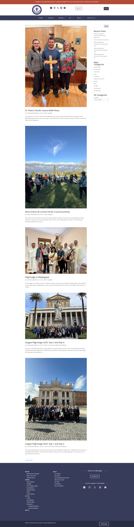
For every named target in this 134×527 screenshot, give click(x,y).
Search (106, 26)
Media (56, 345)
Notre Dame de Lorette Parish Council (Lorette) (47, 211)
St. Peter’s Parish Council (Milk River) (42, 110)
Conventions (97, 71)
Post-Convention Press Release (101, 39)
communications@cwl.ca (33, 113)
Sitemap (104, 524)
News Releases (62, 345)
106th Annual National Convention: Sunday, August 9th (100, 56)
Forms (95, 74)
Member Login (78, 12)
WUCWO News (97, 90)
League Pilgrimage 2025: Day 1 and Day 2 (44, 443)
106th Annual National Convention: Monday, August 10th (100, 50)
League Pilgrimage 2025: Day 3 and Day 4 (44, 342)
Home (41, 18)
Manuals (96, 81)
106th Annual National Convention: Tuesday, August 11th (101, 44)
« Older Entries (29, 460)
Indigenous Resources (99, 78)
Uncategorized (97, 88)
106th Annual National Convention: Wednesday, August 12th (100, 35)
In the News (51, 345)
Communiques (97, 69)
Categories (96, 97)
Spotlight (50, 113)
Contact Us (91, 18)
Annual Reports (97, 67)
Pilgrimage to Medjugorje (37, 277)
